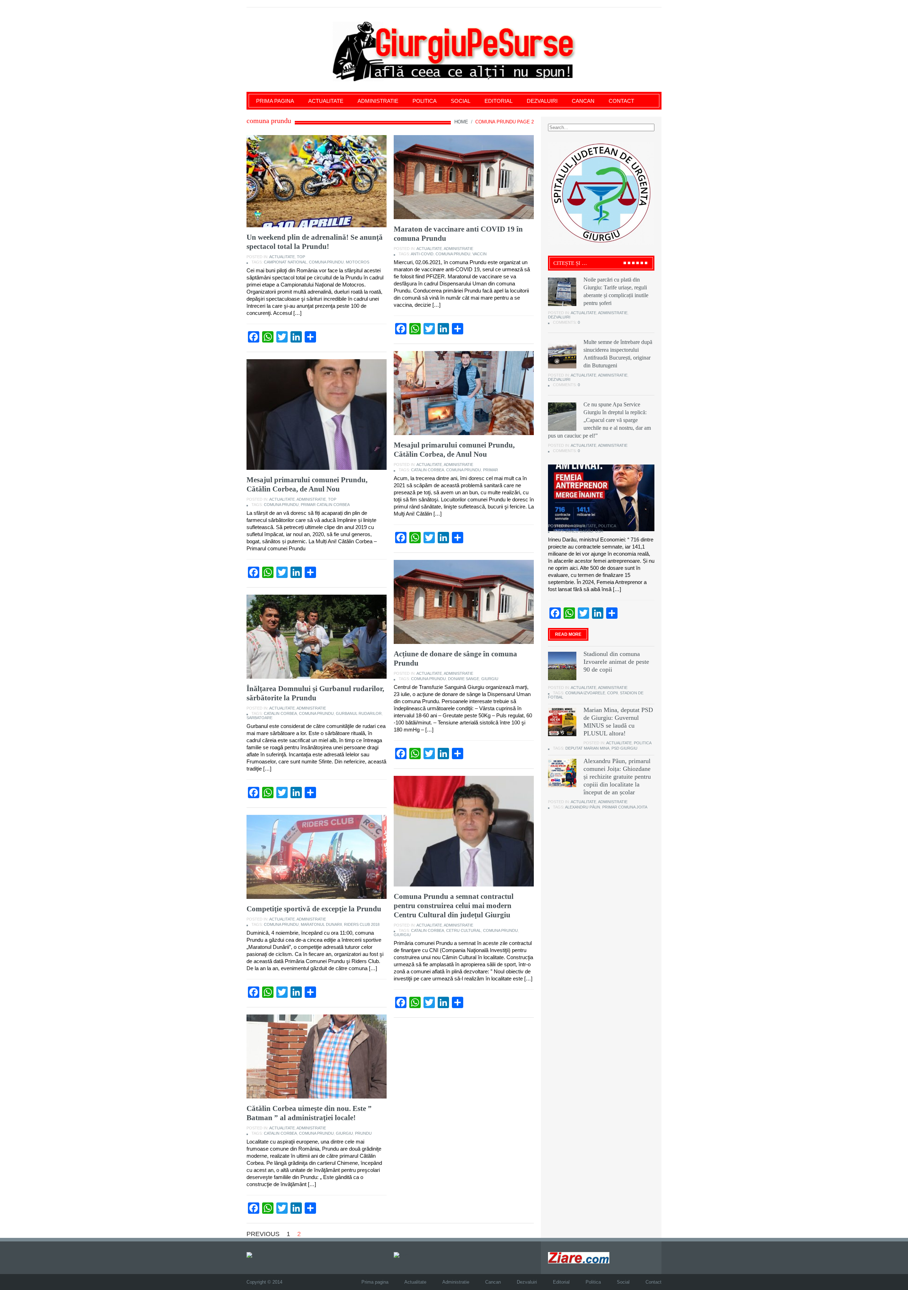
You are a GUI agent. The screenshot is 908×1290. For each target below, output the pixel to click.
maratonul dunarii (321, 924)
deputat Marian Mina (587, 748)
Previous (263, 1234)
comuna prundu (326, 262)
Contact (621, 101)
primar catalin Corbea (325, 504)
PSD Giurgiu (624, 748)
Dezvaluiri (542, 101)
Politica (425, 101)
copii (612, 693)
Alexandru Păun (582, 807)
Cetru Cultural (463, 930)
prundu (363, 1133)
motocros (357, 262)
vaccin (479, 254)
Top (301, 257)
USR (599, 531)
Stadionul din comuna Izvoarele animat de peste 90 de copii (616, 661)
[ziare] (401, 1254)
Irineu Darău (579, 531)
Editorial (499, 101)
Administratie (378, 101)
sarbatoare (259, 718)
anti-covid (422, 254)
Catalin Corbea (427, 470)
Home (461, 121)
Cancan (583, 101)
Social (460, 101)
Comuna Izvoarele (585, 693)
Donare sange (463, 679)
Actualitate (325, 101)
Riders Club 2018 (362, 924)
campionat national (285, 262)
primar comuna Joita (624, 807)
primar (490, 470)
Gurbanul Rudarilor (359, 713)
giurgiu (489, 679)
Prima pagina (275, 101)
